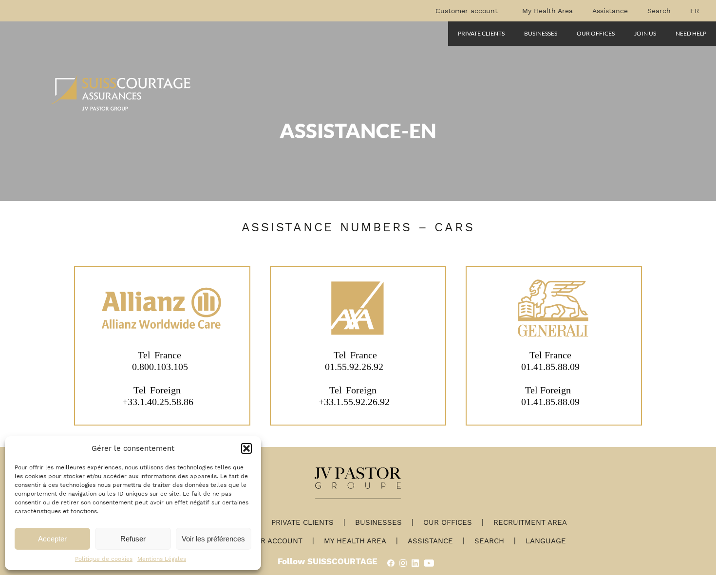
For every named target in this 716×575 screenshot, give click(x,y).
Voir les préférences (213, 539)
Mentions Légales (161, 559)
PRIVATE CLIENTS (481, 33)
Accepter (52, 539)
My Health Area (547, 11)
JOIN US (645, 33)
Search (659, 11)
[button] (246, 448)
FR (694, 11)
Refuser (133, 539)
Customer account (466, 11)
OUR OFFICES (596, 33)
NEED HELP (691, 33)
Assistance (610, 11)
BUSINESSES (540, 33)
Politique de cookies (103, 559)
